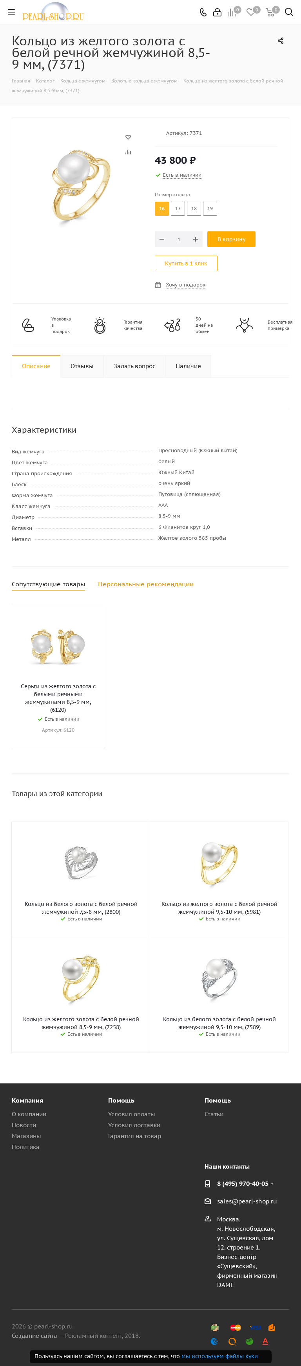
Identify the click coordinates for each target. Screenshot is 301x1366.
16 (162, 208)
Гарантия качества (132, 325)
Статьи (214, 1114)
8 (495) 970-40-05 (242, 1183)
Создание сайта (34, 1335)
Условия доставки (134, 1125)
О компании (29, 1114)
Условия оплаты (131, 1114)
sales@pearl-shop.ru (247, 1201)
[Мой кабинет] (217, 12)
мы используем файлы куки (219, 1356)
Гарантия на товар (134, 1136)
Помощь (121, 1100)
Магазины (26, 1136)
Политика (26, 1147)
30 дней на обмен (204, 325)
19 (210, 208)
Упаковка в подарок (61, 325)
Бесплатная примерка (280, 325)
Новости (24, 1125)
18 (194, 208)
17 (178, 208)
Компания (27, 1100)
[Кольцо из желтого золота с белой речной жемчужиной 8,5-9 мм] (81, 141)
